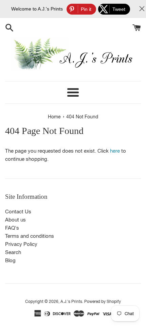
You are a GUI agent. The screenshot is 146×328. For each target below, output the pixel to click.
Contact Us (18, 211)
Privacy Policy (21, 244)
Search (13, 252)
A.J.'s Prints (71, 301)
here (115, 151)
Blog (10, 260)
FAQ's (12, 228)
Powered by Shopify (102, 301)
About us (15, 220)
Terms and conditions (29, 236)
